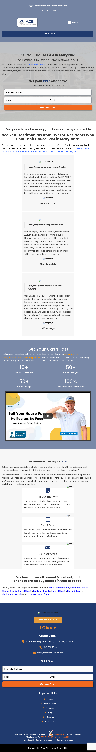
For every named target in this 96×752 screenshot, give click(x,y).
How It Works (50, 703)
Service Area (50, 721)
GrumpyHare (58, 734)
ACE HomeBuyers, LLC (36, 64)
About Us (50, 708)
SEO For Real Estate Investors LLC (55, 737)
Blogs (50, 712)
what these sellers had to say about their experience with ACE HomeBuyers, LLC (45, 150)
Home (50, 699)
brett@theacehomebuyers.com (51, 5)
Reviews (50, 717)
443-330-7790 (49, 10)
